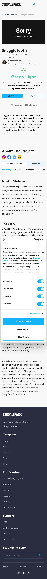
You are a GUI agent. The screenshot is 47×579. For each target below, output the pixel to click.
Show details (34, 314)
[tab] (7, 170)
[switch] (40, 289)
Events (6, 490)
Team (5, 447)
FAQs (5, 522)
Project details (27, 15)
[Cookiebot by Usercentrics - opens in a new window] (33, 239)
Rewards (6, 502)
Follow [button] (14, 96)
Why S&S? (7, 484)
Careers (6, 453)
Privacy (23, 567)
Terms (5, 567)
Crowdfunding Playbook (13, 479)
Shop (5, 464)
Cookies (40, 567)
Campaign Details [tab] (14, 164)
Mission (6, 441)
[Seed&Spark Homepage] (11, 4)
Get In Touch (8, 540)
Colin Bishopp (14, 60)
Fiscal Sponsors (9, 508)
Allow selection (23, 329)
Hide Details (23, 337)
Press (5, 458)
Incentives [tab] (35, 164)
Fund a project (11, 15)
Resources (7, 496)
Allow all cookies (23, 321)
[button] (34, 4)
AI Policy (6, 534)
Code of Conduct (10, 528)
